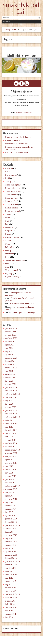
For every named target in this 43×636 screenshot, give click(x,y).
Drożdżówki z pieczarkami (16, 143)
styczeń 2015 (10, 588)
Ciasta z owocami (12, 211)
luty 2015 (9, 584)
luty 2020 (9, 404)
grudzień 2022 (11, 338)
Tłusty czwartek (11, 270)
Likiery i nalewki (12, 237)
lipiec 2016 (10, 532)
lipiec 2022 (10, 345)
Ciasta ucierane (11, 204)
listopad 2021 (11, 361)
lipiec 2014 (10, 604)
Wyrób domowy (12, 277)
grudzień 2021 (11, 358)
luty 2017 (9, 512)
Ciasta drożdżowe (12, 191)
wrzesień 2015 (11, 565)
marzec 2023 (10, 331)
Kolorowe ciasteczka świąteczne (18, 137)
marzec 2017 (10, 509)
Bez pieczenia (11, 175)
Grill (7, 221)
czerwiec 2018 (11, 463)
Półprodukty (10, 247)
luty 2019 (9, 437)
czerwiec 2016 (11, 535)
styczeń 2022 (10, 354)
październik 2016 (12, 525)
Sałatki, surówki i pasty (15, 260)
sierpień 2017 (11, 492)
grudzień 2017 (11, 479)
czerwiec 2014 (11, 607)
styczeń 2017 (10, 515)
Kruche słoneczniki (13, 140)
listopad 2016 (11, 522)
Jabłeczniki (9, 227)
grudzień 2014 (11, 591)
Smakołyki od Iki (20, 8)
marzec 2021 (10, 377)
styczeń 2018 (10, 476)
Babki (7, 171)
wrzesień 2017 (11, 489)
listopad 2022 (11, 341)
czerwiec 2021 (11, 368)
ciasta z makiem (11, 208)
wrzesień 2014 (11, 597)
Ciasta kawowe (11, 194)
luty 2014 (9, 617)
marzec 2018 (10, 469)
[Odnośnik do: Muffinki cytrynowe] (21, 65)
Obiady (8, 244)
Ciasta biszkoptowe (13, 185)
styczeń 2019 (10, 440)
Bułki (7, 178)
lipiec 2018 (10, 460)
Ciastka (8, 214)
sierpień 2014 (11, 601)
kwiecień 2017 (11, 505)
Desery (8, 217)
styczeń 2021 (10, 384)
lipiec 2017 (10, 496)
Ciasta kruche (10, 201)
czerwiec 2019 (11, 423)
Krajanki (8, 231)
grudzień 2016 (11, 519)
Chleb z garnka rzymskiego (23, 312)
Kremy (8, 234)
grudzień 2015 (11, 555)
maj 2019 (9, 427)
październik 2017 (12, 486)
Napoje (8, 240)
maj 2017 (9, 502)
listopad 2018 (11, 446)
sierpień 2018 (11, 456)
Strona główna (9, 29)
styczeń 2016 (10, 551)
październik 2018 (12, 450)
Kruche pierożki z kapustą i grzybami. (19, 294)
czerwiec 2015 (11, 574)
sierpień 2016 (11, 528)
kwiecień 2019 (11, 430)
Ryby (7, 257)
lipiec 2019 (10, 420)
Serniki (8, 263)
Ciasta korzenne (11, 198)
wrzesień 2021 (11, 364)
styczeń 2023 (10, 335)
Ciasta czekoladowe (13, 188)
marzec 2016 (10, 545)
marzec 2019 (10, 433)
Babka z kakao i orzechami (16, 152)
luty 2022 (9, 351)
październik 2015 (12, 561)
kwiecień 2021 (11, 374)
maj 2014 (9, 611)
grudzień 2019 (11, 410)
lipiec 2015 (10, 571)
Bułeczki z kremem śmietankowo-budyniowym (19, 148)
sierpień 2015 (11, 568)
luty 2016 (9, 548)
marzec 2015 (10, 581)
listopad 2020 (11, 391)
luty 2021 (9, 381)
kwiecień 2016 (11, 542)
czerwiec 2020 (11, 397)
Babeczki (9, 168)
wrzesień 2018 (11, 453)
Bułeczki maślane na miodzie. (22, 303)
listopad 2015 (11, 558)
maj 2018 (9, 466)
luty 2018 (9, 473)
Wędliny (8, 273)
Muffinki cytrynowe (21, 55)
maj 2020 (9, 400)
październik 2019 (12, 417)
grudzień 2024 (11, 328)
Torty (7, 267)
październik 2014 (12, 594)
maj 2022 (9, 348)
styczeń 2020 (10, 407)
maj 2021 (9, 371)
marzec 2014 (10, 614)
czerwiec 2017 (11, 499)
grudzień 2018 (11, 443)
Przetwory (9, 254)
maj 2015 (9, 578)
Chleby (8, 181)
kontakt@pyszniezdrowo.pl (24, 112)
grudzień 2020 (11, 387)
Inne (7, 224)
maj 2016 (9, 538)
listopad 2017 (11, 482)
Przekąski (9, 250)
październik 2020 (12, 394)
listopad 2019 (11, 414)
